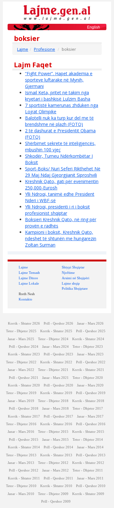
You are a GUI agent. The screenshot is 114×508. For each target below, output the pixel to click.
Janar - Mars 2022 (21, 370)
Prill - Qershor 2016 (90, 424)
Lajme (22, 49)
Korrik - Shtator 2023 (24, 354)
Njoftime (68, 272)
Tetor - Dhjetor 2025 (21, 331)
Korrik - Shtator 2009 (88, 494)
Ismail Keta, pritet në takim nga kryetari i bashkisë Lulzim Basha (57, 95)
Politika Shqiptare (75, 288)
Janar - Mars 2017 (90, 416)
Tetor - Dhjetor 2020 (88, 377)
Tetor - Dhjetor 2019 (21, 393)
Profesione (44, 49)
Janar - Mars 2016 (21, 431)
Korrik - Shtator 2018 (88, 401)
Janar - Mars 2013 (21, 463)
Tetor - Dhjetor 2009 (53, 494)
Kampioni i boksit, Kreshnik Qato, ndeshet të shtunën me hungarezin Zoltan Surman (60, 238)
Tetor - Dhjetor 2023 (88, 346)
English (93, 27)
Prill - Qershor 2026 (58, 323)
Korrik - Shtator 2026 (24, 323)
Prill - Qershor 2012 (23, 470)
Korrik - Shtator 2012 (88, 463)
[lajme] (57, 12)
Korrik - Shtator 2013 (56, 455)
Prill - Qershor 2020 (58, 385)
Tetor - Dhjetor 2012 (53, 463)
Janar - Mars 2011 (90, 478)
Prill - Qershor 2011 (58, 478)
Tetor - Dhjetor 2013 (21, 455)
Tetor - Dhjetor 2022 (21, 362)
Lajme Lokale (29, 283)
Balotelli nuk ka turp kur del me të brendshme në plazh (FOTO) (59, 121)
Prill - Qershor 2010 (90, 486)
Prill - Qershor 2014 (58, 447)
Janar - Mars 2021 (55, 377)
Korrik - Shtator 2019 (56, 393)
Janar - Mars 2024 (55, 346)
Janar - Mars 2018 (55, 408)
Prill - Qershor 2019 (90, 393)
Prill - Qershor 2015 (23, 439)
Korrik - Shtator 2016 (56, 424)
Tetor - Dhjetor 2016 (21, 424)
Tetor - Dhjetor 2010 (21, 486)
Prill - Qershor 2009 (56, 501)
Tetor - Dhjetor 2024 (53, 339)
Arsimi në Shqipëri (75, 278)
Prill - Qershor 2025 (90, 331)
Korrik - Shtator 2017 (24, 416)
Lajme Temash (29, 272)
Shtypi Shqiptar (73, 267)
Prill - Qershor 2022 (90, 362)
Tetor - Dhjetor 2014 (88, 439)
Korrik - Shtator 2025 (56, 331)
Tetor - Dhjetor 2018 (53, 401)
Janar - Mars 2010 (21, 494)
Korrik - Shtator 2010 (56, 486)
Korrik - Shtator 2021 (88, 370)
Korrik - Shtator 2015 (88, 431)
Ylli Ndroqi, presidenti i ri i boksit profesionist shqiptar (57, 210)
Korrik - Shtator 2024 (88, 339)
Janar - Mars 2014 (90, 447)
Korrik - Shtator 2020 (24, 385)
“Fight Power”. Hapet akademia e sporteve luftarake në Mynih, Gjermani (58, 79)
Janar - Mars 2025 (21, 339)
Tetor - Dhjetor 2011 (88, 470)
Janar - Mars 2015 (55, 439)
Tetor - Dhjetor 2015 (53, 431)
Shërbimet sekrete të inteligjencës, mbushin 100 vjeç (60, 146)
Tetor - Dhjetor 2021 (53, 370)
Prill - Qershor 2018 (23, 408)
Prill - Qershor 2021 (23, 377)
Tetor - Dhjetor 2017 (88, 408)
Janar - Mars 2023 (90, 354)
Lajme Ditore (28, 278)
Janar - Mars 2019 (21, 401)
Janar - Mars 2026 (90, 323)
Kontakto (25, 299)
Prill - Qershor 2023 (58, 354)
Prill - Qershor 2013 (90, 455)
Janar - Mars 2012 (55, 470)
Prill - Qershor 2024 (23, 346)
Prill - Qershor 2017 (58, 416)
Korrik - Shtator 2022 (56, 362)
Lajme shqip (71, 283)
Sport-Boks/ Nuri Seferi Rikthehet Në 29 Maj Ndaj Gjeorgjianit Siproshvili (62, 172)
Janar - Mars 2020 (90, 385)
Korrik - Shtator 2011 (24, 478)
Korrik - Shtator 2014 (24, 447)
